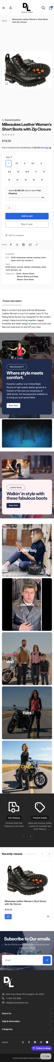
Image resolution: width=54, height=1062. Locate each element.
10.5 (27, 172)
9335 (7, 267)
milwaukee (35, 267)
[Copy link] (36, 244)
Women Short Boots (25, 279)
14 (17, 180)
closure (20, 267)
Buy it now (27, 224)
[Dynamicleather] (8, 987)
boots (13, 267)
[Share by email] (30, 244)
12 (44, 172)
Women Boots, (28, 273)
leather (27, 267)
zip (20, 270)
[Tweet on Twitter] (17, 244)
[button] (3, 8)
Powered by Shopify (35, 1058)
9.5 (9, 172)
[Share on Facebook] (11, 244)
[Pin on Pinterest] (23, 244)
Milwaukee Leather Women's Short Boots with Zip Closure (25, 902)
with (8, 270)
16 (34, 180)
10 (18, 172)
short (43, 267)
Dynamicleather (11, 120)
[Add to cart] (8, 916)
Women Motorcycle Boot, (28, 276)
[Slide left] (4, 70)
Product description (12, 301)
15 (25, 180)
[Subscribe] (47, 960)
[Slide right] (49, 70)
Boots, (19, 273)
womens (14, 270)
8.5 (33, 163)
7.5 (16, 163)
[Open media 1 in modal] (27, 69)
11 (36, 172)
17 (42, 180)
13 (9, 180)
